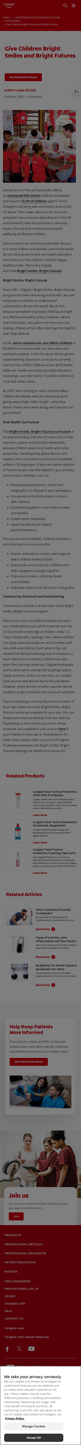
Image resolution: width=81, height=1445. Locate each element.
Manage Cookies (33, 1426)
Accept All (34, 1437)
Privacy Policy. (15, 1418)
